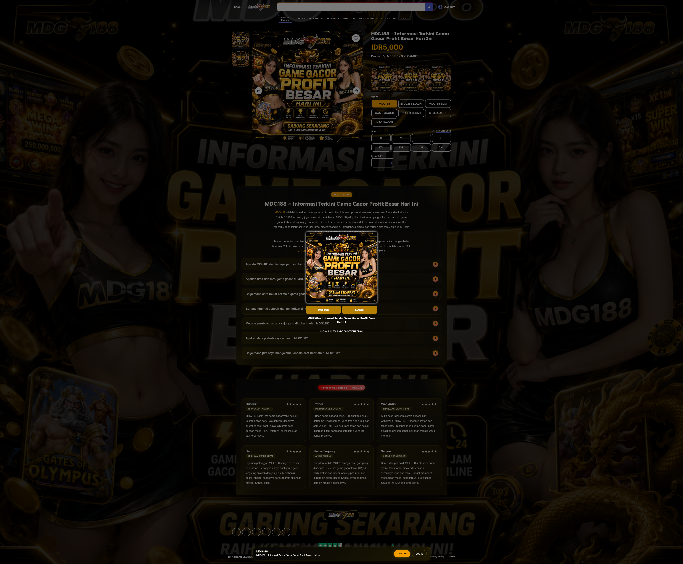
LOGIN (419, 553)
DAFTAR (402, 553)
